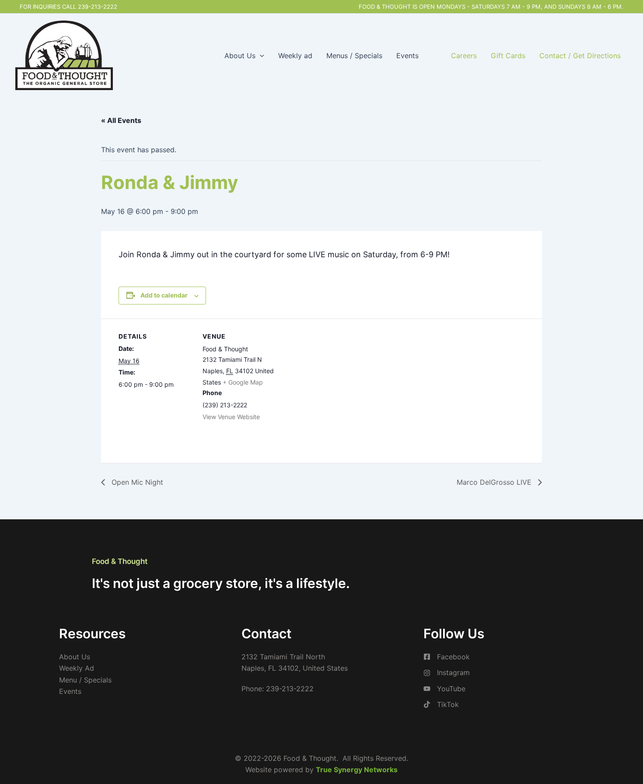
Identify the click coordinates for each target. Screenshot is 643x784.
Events (407, 55)
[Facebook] (446, 656)
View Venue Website (231, 416)
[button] (259, 55)
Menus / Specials (354, 55)
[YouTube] (444, 688)
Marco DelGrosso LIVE (495, 482)
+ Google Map (243, 382)
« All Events (121, 120)
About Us (239, 55)
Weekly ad (295, 55)
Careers (464, 55)
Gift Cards (508, 55)
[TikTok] (441, 704)
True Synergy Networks (357, 769)
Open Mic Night (136, 482)
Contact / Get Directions (580, 55)
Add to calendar (164, 295)
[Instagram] (446, 672)
